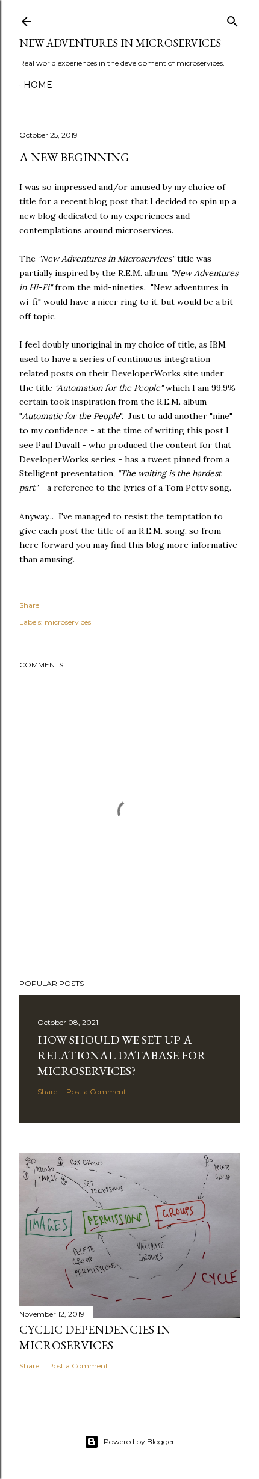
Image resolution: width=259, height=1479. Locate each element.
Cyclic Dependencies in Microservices (94, 1337)
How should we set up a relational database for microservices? (121, 1055)
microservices (68, 621)
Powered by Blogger (139, 1441)
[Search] (232, 19)
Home (37, 84)
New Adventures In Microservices (120, 43)
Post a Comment (96, 1091)
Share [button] (29, 605)
